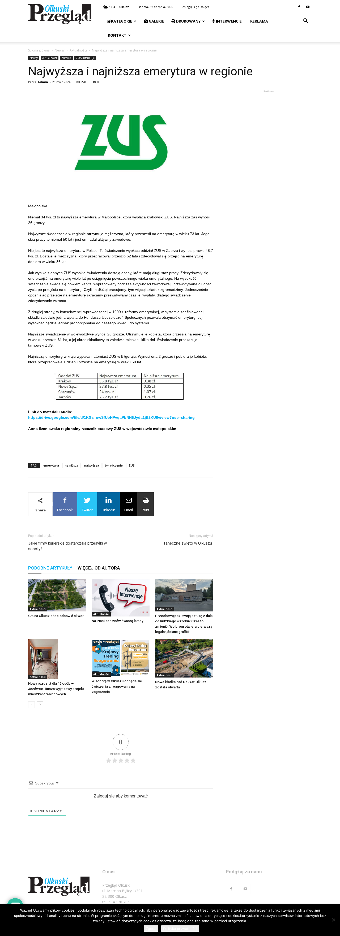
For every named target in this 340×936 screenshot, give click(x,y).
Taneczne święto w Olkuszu (188, 543)
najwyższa (91, 465)
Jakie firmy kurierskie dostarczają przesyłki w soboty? (67, 546)
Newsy (60, 50)
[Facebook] (299, 7)
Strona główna (39, 50)
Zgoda (151, 928)
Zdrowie (66, 58)
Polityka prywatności (180, 928)
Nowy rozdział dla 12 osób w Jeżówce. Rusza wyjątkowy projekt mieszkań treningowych (56, 688)
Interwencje (228, 21)
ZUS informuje (85, 58)
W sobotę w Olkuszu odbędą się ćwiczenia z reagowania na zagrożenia (117, 686)
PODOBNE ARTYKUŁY (50, 568)
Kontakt (116, 35)
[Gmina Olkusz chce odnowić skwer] (57, 595)
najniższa (71, 465)
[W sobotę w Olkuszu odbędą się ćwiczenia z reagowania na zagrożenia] (121, 658)
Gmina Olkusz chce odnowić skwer (56, 616)
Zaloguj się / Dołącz (195, 7)
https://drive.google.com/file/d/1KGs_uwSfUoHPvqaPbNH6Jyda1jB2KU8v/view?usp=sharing (111, 417)
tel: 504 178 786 (116, 901)
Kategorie (121, 21)
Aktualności (78, 50)
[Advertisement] (120, 445)
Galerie (156, 21)
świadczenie (114, 465)
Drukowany (188, 21)
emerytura (51, 465)
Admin (43, 82)
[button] (305, 21)
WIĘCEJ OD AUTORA (99, 568)
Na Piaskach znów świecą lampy (117, 621)
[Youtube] (308, 7)
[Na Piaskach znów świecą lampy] (121, 597)
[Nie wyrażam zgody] (333, 919)
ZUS (132, 465)
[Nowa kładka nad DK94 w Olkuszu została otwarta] (184, 658)
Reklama (258, 21)
